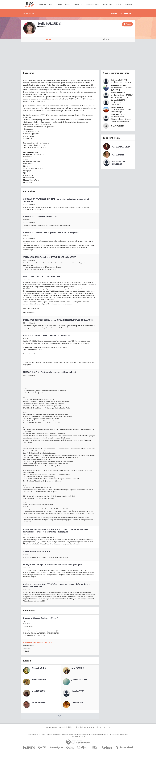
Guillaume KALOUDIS (119, 80)
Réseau (105, 39)
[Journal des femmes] (29, 747)
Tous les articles (114, 734)
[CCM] (42, 747)
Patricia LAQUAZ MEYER (121, 147)
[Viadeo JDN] (94, 747)
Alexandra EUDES (39, 668)
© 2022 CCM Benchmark (78, 736)
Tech (51, 5)
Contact (43, 734)
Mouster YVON (77, 691)
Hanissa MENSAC (39, 679)
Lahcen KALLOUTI (118, 100)
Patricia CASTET (118, 155)
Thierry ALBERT (78, 702)
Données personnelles (75, 734)
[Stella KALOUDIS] (29, 28)
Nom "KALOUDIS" (117, 126)
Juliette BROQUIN (79, 679)
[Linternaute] (56, 747)
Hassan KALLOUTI (118, 107)
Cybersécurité (92, 5)
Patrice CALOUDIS (118, 93)
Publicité (49, 734)
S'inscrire (113, 13)
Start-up (78, 5)
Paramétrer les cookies (90, 734)
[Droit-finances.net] (70, 747)
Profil (48, 39)
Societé (64, 734)
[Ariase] (107, 747)
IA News (42, 5)
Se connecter (125, 13)
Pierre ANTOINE (39, 702)
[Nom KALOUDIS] (106, 126)
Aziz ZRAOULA (77, 668)
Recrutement (57, 734)
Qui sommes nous (34, 734)
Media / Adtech (63, 5)
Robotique (107, 5)
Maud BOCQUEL (38, 691)
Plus (59, 716)
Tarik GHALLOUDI (117, 114)
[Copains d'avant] (82, 747)
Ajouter (128, 24)
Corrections (123, 734)
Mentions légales (103, 734)
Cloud (118, 5)
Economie (128, 5)
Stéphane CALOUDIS (119, 85)
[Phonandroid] (124, 747)
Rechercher (30, 13)
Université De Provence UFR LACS (37, 642)
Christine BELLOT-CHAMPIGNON (119, 163)
